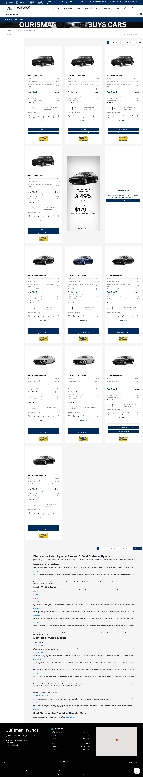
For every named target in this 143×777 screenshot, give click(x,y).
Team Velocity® (63, 774)
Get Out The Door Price (45, 133)
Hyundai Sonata (36, 579)
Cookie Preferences (114, 770)
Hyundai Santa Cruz (37, 608)
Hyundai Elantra (36, 571)
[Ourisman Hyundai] (19, 8)
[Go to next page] (136, 42)
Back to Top (137, 548)
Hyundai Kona (36, 601)
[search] (138, 9)
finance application (70, 717)
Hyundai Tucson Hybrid (38, 673)
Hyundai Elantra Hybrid (38, 645)
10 (133, 42)
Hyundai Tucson (36, 615)
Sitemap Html (59, 770)
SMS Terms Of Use (81, 770)
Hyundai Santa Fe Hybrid (38, 688)
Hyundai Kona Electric (38, 666)
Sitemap (48, 770)
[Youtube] (7, 762)
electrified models (54, 641)
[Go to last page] (140, 42)
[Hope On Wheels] (34, 736)
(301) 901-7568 (58, 732)
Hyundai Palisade (37, 630)
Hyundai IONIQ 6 (37, 659)
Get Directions (11, 745)
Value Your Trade (123, 200)
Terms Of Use (39, 770)
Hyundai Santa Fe (37, 622)
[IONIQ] (25, 736)
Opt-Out (69, 770)
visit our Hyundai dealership (84, 716)
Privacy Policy (27, 770)
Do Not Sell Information (98, 770)
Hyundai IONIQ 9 (37, 709)
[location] (88, 2)
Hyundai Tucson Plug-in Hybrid (40, 681)
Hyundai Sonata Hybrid (38, 652)
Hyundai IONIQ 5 (37, 702)
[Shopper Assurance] (17, 736)
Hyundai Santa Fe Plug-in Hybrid (40, 695)
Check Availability (44, 129)
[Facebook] (5, 762)
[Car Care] (9, 736)
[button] (117, 740)
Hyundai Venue (36, 594)
